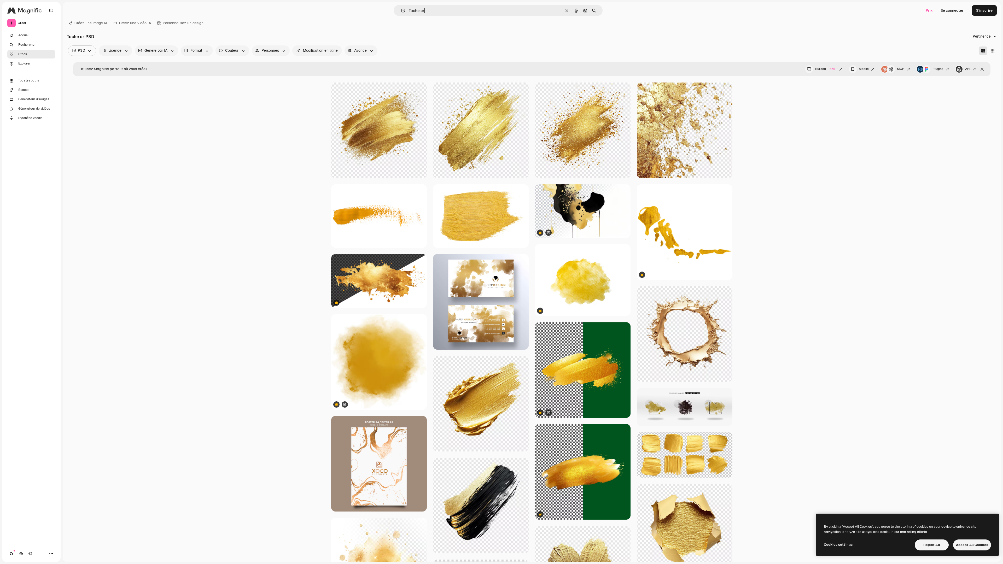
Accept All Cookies (972, 545)
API (967, 69)
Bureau (825, 69)
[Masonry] (983, 50)
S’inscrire (984, 10)
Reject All (931, 545)
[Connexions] (11, 553)
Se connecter (952, 10)
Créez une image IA (90, 23)
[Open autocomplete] (401, 11)
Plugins (937, 69)
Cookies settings (838, 544)
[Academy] (21, 553)
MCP (900, 69)
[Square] (992, 50)
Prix (929, 10)
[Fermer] (982, 69)
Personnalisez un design (183, 23)
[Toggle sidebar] (51, 10)
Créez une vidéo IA (135, 23)
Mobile (864, 69)
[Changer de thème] (30, 553)
